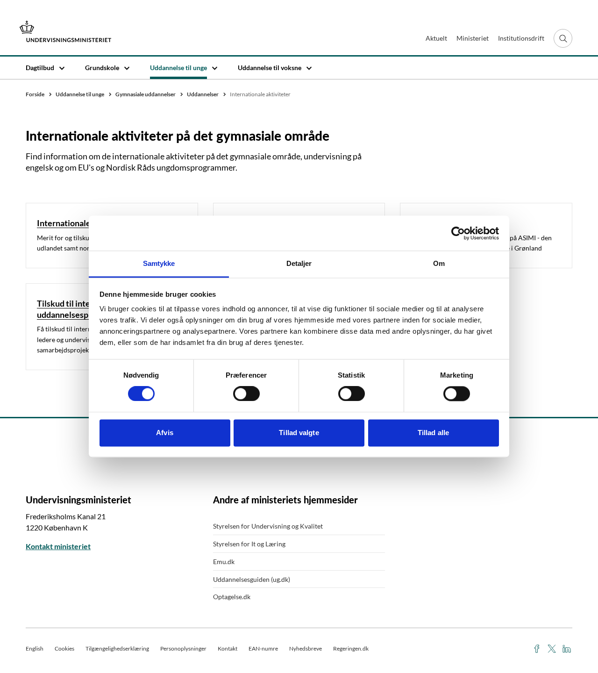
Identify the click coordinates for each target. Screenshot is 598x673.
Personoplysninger (183, 648)
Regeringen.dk (351, 648)
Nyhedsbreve (305, 648)
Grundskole (102, 68)
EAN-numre (263, 648)
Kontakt (227, 648)
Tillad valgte (299, 433)
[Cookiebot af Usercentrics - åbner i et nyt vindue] (458, 233)
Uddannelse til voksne (269, 68)
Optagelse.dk (231, 597)
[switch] (246, 394)
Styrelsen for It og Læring (249, 544)
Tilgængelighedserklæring (117, 648)
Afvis (164, 433)
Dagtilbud (40, 68)
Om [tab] (439, 263)
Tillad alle (433, 433)
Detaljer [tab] (299, 263)
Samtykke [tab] (159, 263)
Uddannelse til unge (178, 68)
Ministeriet (472, 38)
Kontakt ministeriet (58, 546)
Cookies (64, 648)
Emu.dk (224, 562)
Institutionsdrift (521, 38)
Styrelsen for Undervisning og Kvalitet (268, 526)
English (34, 648)
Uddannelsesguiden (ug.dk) (251, 579)
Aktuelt (436, 38)
